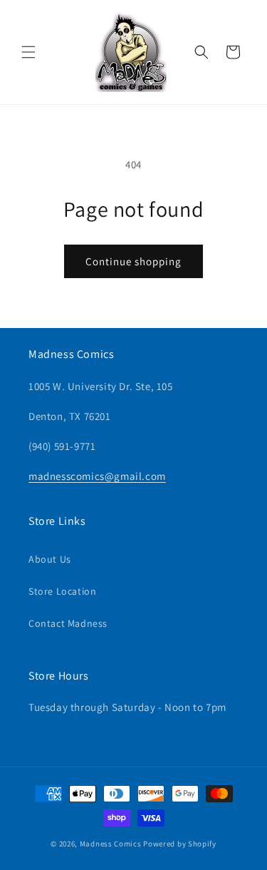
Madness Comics (111, 844)
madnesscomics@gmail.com (97, 476)
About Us (49, 559)
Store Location (62, 591)
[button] (28, 52)
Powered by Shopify (179, 844)
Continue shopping (133, 261)
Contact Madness (68, 623)
